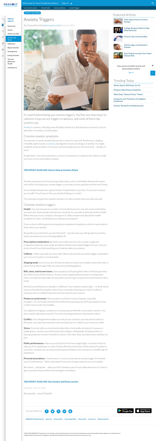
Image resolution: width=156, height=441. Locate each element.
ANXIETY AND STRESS (32, 13)
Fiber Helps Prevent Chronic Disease (136, 20)
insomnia (50, 143)
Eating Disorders (13, 55)
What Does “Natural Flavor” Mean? (128, 94)
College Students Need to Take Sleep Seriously (136, 29)
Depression (11, 26)
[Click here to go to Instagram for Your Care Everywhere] (58, 411)
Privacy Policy (58, 419)
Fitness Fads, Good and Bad (135, 36)
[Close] (152, 65)
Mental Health (11, 20)
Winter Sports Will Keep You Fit (127, 85)
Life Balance (12, 68)
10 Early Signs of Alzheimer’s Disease (136, 46)
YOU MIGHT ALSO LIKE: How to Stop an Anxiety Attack (51, 170)
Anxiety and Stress (12, 39)
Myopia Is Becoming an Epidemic (127, 90)
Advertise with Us (103, 419)
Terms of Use (82, 419)
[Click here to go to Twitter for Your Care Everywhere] (53, 411)
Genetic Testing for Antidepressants (129, 105)
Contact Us (92, 419)
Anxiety (27, 127)
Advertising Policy (70, 419)
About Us (49, 419)
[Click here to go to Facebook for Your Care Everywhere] (47, 411)
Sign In (65, 3)
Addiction (11, 44)
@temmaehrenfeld (52, 25)
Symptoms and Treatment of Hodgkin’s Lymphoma (130, 100)
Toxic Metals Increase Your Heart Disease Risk (137, 54)
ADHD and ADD (13, 34)
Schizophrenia (12, 51)
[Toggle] (152, 73)
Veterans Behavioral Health (11, 61)
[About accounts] (71, 3)
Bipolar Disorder (13, 48)
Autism (10, 30)
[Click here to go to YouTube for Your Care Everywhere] (70, 411)
